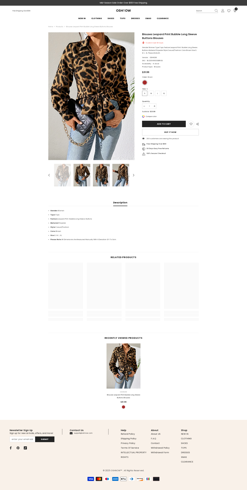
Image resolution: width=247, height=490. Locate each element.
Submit (45, 439)
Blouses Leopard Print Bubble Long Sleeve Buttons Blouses (123, 396)
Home (50, 26)
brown (123, 407)
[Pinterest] (18, 448)
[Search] (207, 11)
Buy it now (170, 132)
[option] (91, 96)
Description (120, 202)
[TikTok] (25, 448)
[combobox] (204, 11)
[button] (49, 175)
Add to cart (164, 124)
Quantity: (146, 101)
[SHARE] (196, 124)
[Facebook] (10, 448)
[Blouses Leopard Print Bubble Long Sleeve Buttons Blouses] (123, 366)
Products (59, 26)
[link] (191, 124)
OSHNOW (153, 57)
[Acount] (222, 10)
